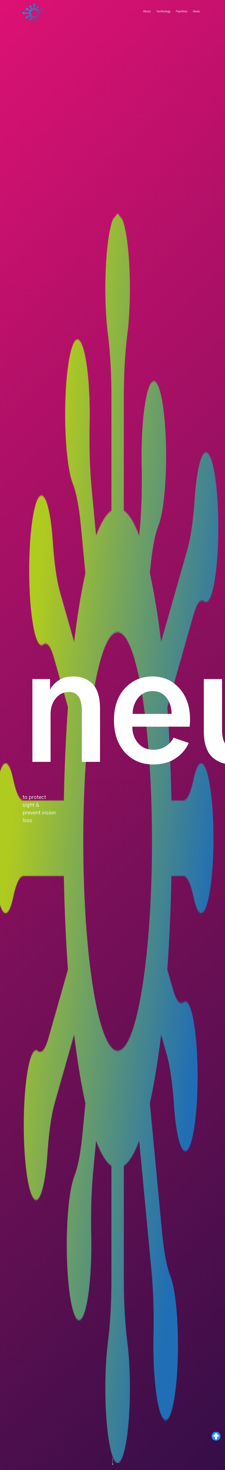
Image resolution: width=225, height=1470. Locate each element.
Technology (163, 11)
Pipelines (182, 11)
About (147, 11)
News (196, 11)
